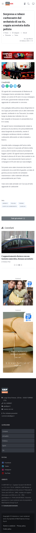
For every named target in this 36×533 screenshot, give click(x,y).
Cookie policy (7, 529)
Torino (16, 35)
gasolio (22, 206)
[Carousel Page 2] (17, 265)
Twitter (7, 466)
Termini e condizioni (9, 526)
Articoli (25, 33)
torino (21, 203)
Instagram (8, 469)
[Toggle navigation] (3, 3)
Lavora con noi (8, 409)
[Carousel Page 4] (21, 265)
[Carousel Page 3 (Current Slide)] (19, 265)
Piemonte (8, 35)
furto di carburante (10, 206)
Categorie (16, 33)
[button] (29, 4)
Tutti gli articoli (16, 218)
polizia (13, 203)
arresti (5, 203)
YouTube (7, 473)
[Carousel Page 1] (14, 265)
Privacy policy (21, 526)
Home (6, 33)
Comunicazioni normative (10, 505)
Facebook (8, 462)
